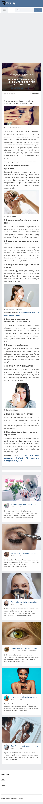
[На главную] (9, 3)
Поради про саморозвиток (21, 88)
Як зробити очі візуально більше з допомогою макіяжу (25, 602)
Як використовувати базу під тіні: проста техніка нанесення (25, 553)
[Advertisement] (21, 35)
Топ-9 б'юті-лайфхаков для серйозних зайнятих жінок (25, 746)
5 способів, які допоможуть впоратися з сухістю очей (25, 648)
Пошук (38, 10)
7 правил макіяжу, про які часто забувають (25, 504)
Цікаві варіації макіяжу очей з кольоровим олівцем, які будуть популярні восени (25, 697)
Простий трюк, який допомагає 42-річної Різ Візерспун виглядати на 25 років (21, 458)
